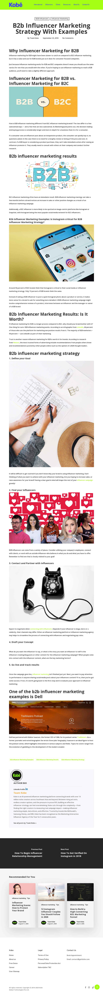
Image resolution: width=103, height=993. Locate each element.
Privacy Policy (43, 959)
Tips (28, 898)
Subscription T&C (44, 967)
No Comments (68, 38)
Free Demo (13, 963)
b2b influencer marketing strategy (73, 759)
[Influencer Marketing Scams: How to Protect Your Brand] (22, 905)
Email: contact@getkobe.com (78, 959)
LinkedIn (80, 327)
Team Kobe (34, 38)
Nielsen (16, 342)
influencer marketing (60, 19)
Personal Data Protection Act (49, 963)
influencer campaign (85, 480)
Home (11, 955)
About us (12, 959)
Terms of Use (43, 955)
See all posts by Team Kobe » (25, 823)
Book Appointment (74, 955)
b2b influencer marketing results (48, 759)
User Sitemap (14, 971)
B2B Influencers (42, 19)
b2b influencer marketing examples (21, 759)
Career (11, 967)
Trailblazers (81, 737)
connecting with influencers (41, 629)
